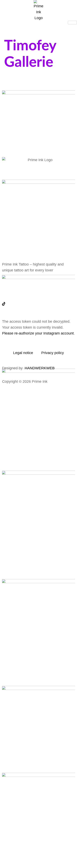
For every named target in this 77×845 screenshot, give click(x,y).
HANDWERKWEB (40, 368)
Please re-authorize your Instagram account (38, 333)
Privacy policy (52, 353)
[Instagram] (38, 294)
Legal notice (23, 353)
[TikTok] (38, 304)
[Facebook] (38, 284)
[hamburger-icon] (72, 22)
